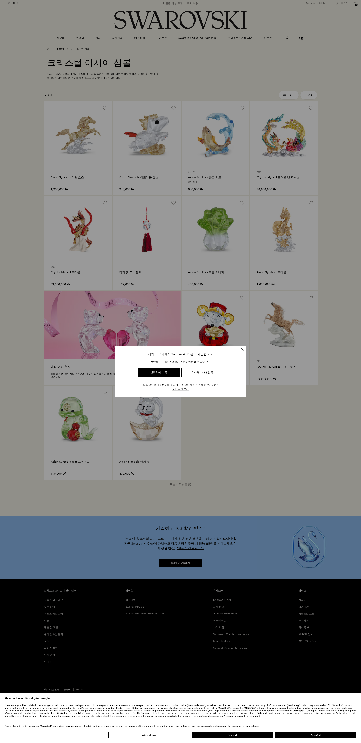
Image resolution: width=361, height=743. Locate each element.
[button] (242, 349)
